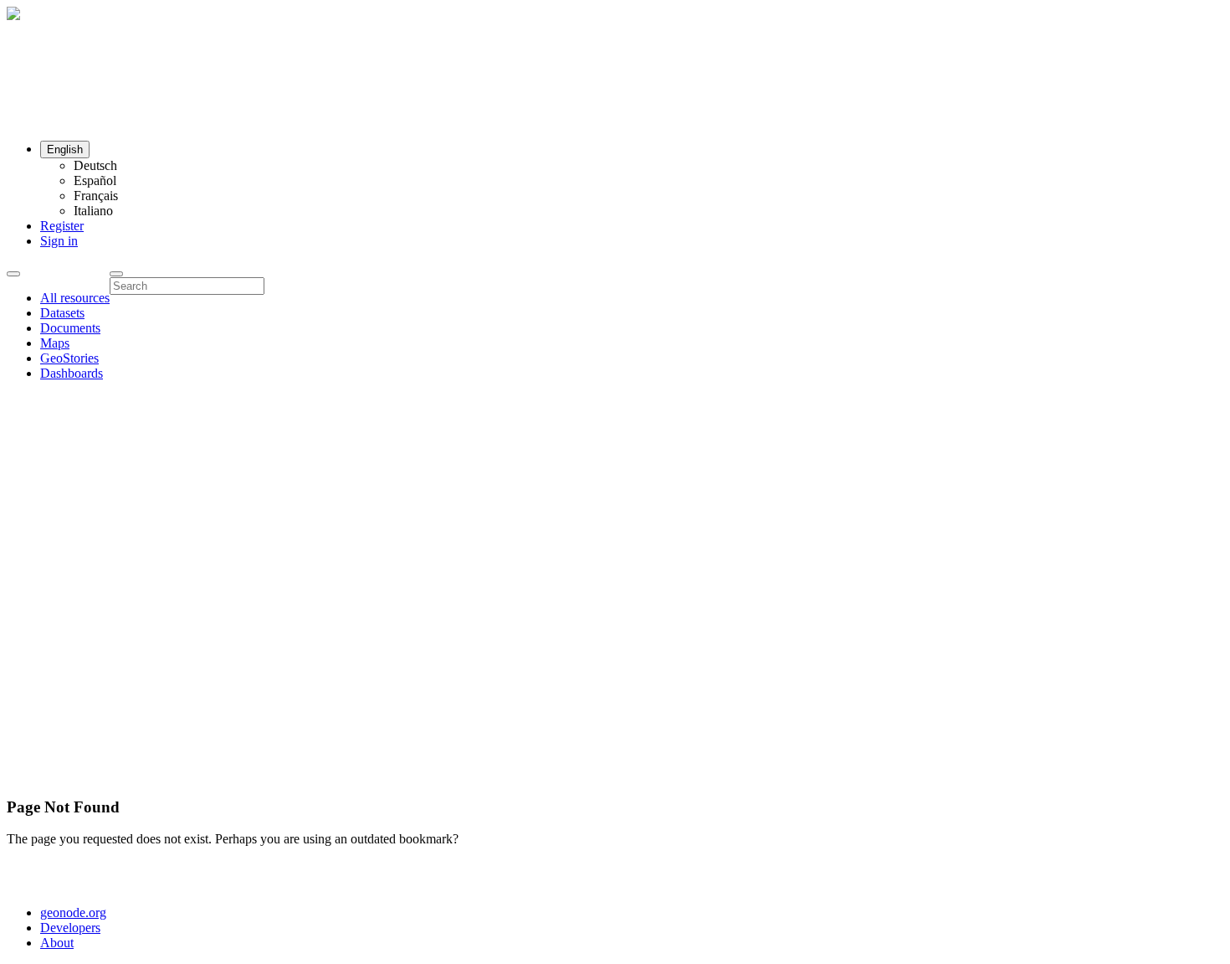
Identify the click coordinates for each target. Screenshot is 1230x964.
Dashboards (71, 373)
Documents (70, 328)
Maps (54, 343)
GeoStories (69, 358)
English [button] (65, 149)
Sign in (59, 241)
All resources (75, 298)
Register (62, 226)
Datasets (62, 313)
